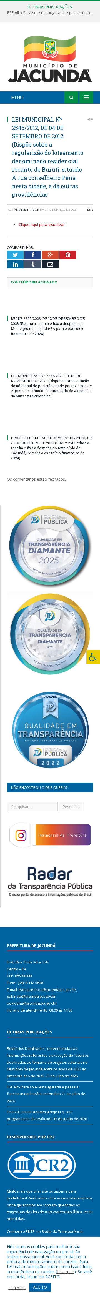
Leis (90, 209)
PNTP (30, 1231)
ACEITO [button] (40, 1287)
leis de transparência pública (57, 1211)
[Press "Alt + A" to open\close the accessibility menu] (93, 657)
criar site (41, 1191)
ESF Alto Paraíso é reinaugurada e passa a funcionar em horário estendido (51, 12)
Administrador (26, 209)
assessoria (66, 1198)
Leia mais (65, 1271)
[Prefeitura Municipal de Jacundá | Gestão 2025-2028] (50, 58)
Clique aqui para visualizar (42, 224)
